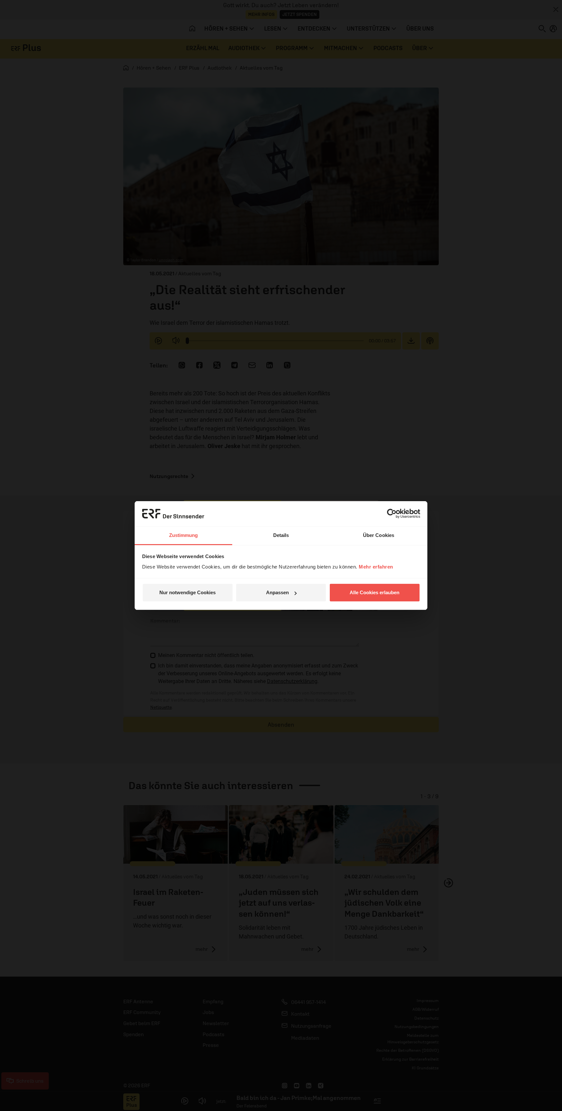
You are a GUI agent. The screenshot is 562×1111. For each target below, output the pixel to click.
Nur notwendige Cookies (187, 592)
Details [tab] (281, 535)
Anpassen (277, 592)
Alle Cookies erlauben (374, 592)
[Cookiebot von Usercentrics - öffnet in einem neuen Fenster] (391, 513)
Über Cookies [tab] (378, 535)
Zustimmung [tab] (183, 535)
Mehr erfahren (376, 566)
